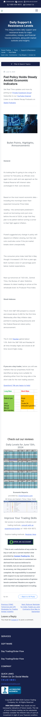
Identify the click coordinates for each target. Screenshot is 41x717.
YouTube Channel (24, 96)
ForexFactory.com (26, 496)
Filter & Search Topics (21, 64)
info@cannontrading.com (10, 684)
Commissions (9, 1)
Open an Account (32, 1)
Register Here (30, 534)
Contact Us (29, 5)
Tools (16, 50)
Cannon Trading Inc (22, 556)
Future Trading (6, 50)
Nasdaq (16, 339)
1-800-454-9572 (15, 5)
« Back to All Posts (28, 597)
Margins (20, 1)
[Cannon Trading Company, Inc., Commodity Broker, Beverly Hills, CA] (11, 690)
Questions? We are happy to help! (17, 385)
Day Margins (23, 55)
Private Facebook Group (21, 93)
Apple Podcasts (10, 103)
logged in (14, 620)
